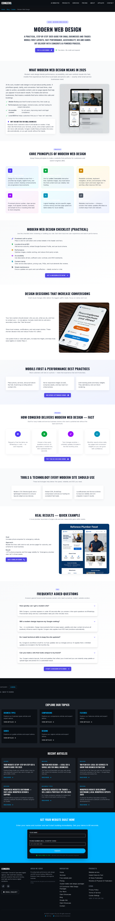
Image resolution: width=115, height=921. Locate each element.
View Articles (9, 722)
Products (66, 3)
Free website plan (66, 878)
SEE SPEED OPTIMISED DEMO (56, 395)
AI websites (55, 3)
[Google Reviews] (8, 886)
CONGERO (6, 3)
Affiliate (101, 3)
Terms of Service (95, 893)
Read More (7, 777)
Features (83, 712)
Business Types (9, 712)
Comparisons (47, 712)
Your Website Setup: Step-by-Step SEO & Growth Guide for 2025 (19, 766)
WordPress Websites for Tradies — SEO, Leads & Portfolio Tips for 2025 (56, 790)
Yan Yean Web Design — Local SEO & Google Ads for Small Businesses (56, 766)
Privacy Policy (93, 890)
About (92, 3)
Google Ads (64, 900)
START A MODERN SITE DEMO (56, 669)
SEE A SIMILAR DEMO (15, 559)
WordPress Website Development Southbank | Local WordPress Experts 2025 (95, 792)
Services (76, 3)
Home (3, 9)
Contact (110, 3)
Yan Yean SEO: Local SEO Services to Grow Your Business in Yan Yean (94, 766)
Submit (57, 851)
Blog (8, 9)
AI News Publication (96, 878)
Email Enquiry (11, 892)
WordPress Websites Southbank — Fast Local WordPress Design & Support (18, 792)
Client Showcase (65, 894)
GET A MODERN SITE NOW (56, 275)
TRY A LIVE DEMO (43, 50)
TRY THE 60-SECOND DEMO (56, 459)
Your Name (33, 832)
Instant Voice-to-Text (96, 875)
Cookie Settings (94, 895)
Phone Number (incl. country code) (43, 841)
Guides (13, 9)
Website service (94, 872)
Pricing (84, 3)
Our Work (63, 891)
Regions (45, 731)
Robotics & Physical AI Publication (100, 881)
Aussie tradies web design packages (72, 884)
